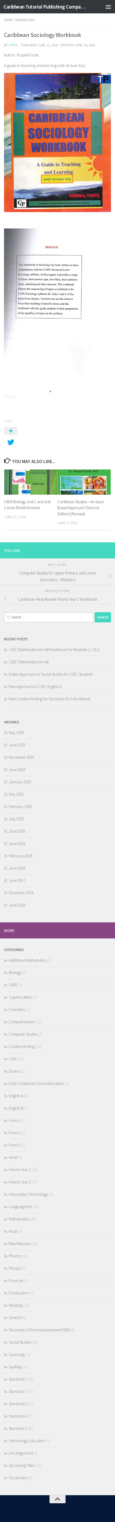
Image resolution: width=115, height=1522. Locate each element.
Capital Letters (20, 997)
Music (13, 1231)
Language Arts (20, 1206)
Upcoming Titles (21, 1465)
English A (16, 1095)
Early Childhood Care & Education (36, 1083)
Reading (15, 1305)
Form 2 (14, 1132)
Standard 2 (17, 1391)
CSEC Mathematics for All (29, 661)
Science (15, 1317)
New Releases (19, 1243)
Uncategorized (21, 1453)
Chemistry (17, 1009)
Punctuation (19, 1292)
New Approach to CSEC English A (35, 686)
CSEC (13, 1058)
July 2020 (16, 818)
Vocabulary (18, 1477)
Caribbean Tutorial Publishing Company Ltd (44, 6)
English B (16, 1108)
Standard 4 (17, 1416)
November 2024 (21, 757)
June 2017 (17, 880)
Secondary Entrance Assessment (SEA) (39, 1329)
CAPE (8, 19)
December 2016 (21, 892)
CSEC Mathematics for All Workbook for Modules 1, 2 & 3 (54, 649)
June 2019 (17, 843)
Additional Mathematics (28, 960)
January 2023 (20, 781)
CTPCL (13, 45)
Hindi (13, 1157)
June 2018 (17, 868)
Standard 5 (17, 1428)
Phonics (15, 1255)
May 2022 (16, 794)
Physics (15, 1268)
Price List (16, 1280)
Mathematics (19, 1219)
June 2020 (17, 831)
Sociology (25, 19)
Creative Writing (21, 1046)
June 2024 (17, 769)
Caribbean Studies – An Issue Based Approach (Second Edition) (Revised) (80, 507)
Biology (15, 972)
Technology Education (27, 1440)
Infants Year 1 (19, 1169)
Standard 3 (17, 1403)
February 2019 (20, 855)
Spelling (15, 1366)
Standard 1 (17, 1379)
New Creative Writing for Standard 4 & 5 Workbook (49, 698)
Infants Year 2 (19, 1182)
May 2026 (16, 732)
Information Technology (28, 1194)
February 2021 (20, 806)
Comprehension (22, 1021)
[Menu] (108, 6)
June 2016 (17, 905)
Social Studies (20, 1342)
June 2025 (17, 744)
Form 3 (14, 1145)
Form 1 (14, 1120)
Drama (14, 1071)
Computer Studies (23, 1034)
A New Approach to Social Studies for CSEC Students (51, 674)
